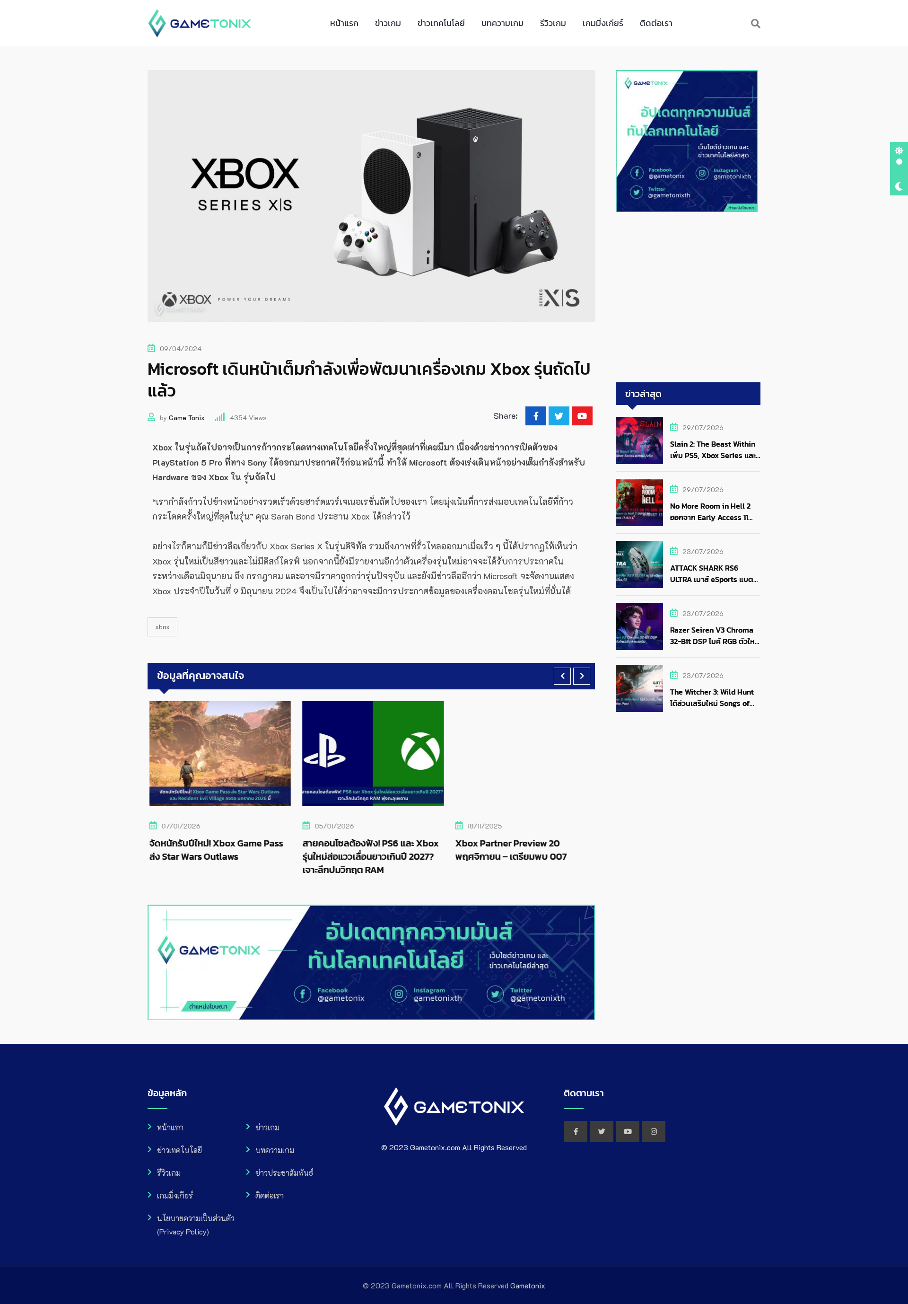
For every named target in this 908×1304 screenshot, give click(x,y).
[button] (562, 676)
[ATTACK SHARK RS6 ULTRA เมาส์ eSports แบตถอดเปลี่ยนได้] (639, 564)
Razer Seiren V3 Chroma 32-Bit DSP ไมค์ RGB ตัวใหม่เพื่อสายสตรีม (715, 641)
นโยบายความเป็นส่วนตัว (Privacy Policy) (196, 1224)
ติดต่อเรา (656, 23)
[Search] (755, 23)
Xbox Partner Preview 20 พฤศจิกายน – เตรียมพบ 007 (509, 849)
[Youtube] (582, 415)
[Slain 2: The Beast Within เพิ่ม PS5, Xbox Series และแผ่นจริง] (639, 440)
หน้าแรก (344, 23)
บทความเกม (502, 23)
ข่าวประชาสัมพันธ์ (284, 1173)
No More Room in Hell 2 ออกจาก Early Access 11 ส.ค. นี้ (710, 517)
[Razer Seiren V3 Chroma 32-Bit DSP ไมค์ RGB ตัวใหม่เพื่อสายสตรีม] (639, 626)
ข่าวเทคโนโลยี (441, 23)
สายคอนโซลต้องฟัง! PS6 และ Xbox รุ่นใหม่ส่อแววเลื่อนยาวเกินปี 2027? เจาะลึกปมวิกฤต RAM (368, 856)
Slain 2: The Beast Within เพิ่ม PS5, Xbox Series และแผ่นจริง (713, 455)
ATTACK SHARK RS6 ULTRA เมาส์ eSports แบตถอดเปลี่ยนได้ (711, 579)
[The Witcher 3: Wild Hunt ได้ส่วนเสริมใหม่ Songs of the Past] (639, 688)
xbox (162, 626)
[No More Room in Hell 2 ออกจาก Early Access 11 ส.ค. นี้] (639, 502)
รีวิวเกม (553, 23)
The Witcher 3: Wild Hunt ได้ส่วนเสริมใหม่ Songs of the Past (712, 703)
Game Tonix (187, 417)
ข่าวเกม (388, 23)
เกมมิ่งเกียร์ (603, 23)
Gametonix (527, 1285)
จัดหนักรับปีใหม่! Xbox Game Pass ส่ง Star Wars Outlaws (214, 849)
